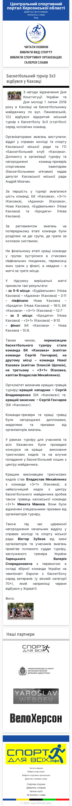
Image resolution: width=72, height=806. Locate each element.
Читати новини (36, 47)
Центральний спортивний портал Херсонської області (36, 6)
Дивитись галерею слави (36, 779)
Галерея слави (36, 62)
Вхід (36, 17)
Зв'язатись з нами (36, 14)
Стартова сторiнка (36, 784)
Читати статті (36, 791)
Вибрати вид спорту (36, 52)
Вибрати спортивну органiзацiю (36, 57)
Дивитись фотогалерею (36, 11)
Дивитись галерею (36, 787)
